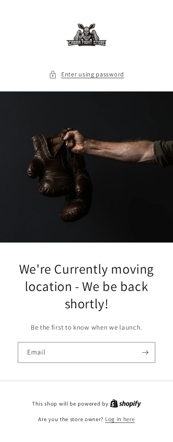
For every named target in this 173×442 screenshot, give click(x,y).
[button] (86, 74)
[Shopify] (125, 403)
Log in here (120, 419)
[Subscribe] (145, 352)
